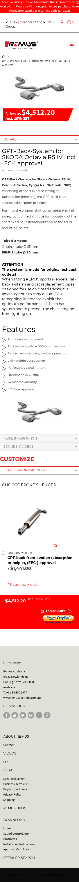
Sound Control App (16, 833)
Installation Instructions (19, 844)
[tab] (39, 139)
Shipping (9, 800)
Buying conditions (15, 789)
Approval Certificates (17, 849)
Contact (8, 745)
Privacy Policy (12, 794)
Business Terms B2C (16, 784)
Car (5, 762)
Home (3, 57)
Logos (7, 828)
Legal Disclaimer (14, 779)
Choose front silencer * (25, 470)
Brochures (10, 839)
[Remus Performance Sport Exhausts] (21, 45)
